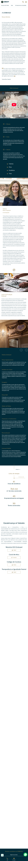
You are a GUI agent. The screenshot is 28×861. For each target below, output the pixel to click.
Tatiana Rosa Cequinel (20, 5)
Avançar (17, 469)
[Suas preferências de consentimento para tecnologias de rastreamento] (2, 855)
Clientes (11, 164)
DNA (12, 5)
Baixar (15, 550)
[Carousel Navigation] (24, 350)
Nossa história (5, 5)
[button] (26, 2)
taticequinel (6, 212)
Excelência (12, 170)
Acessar (15, 557)
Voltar (10, 469)
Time (10, 173)
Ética (10, 167)
